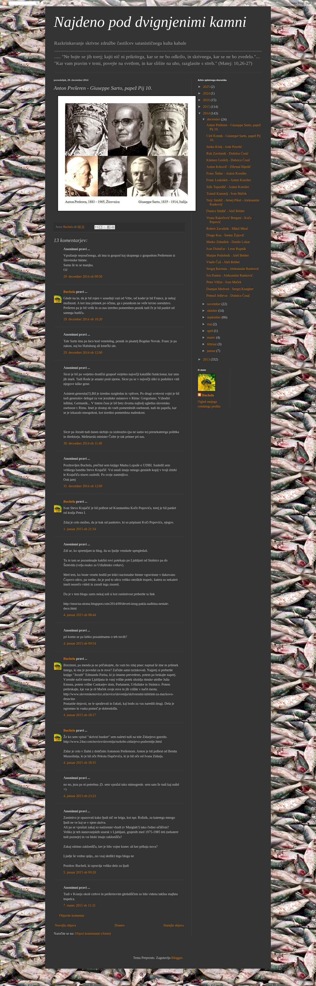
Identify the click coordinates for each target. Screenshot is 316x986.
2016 (207, 100)
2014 (207, 113)
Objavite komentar (71, 915)
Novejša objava (65, 925)
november (214, 304)
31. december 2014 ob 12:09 (82, 486)
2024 (207, 93)
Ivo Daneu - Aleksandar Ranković (229, 275)
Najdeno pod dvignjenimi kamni (150, 22)
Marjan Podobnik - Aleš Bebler (227, 255)
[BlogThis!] (100, 227)
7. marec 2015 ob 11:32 (79, 905)
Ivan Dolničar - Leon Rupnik (226, 249)
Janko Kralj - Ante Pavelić (224, 147)
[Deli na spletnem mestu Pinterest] (113, 227)
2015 (207, 106)
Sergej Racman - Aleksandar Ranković (232, 269)
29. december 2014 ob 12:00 (82, 352)
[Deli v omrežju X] (105, 227)
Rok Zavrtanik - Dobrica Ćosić (227, 153)
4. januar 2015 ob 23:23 (79, 796)
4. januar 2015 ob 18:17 (79, 715)
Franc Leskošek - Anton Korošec (228, 180)
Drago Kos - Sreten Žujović (225, 235)
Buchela (69, 292)
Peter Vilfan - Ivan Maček (223, 282)
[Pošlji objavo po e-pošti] (96, 227)
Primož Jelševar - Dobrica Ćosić (228, 295)
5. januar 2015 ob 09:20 (79, 872)
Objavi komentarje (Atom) (93, 933)
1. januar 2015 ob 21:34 (79, 529)
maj (210, 324)
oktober (212, 310)
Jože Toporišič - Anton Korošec (227, 187)
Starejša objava (173, 925)
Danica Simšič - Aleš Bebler (225, 211)
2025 (207, 86)
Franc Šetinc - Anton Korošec (226, 173)
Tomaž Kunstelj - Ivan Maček (226, 193)
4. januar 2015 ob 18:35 (79, 762)
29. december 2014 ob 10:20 (82, 319)
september (214, 317)
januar (211, 351)
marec (211, 337)
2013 (207, 359)
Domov (120, 925)
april (210, 331)
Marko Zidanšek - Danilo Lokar (228, 242)
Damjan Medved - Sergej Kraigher (229, 289)
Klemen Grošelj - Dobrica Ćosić (228, 160)
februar (212, 344)
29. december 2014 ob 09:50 (82, 276)
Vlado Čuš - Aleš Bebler (223, 262)
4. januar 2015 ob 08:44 (79, 615)
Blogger (176, 958)
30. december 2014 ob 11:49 (82, 443)
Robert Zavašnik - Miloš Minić (227, 228)
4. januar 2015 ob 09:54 (79, 643)
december (214, 119)
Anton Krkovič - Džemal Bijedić (228, 167)
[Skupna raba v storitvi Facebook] (109, 227)
